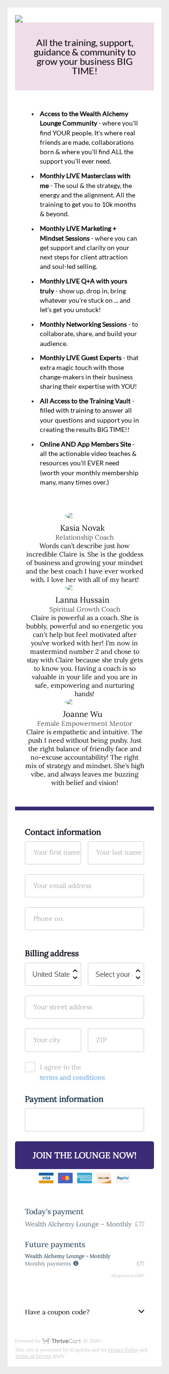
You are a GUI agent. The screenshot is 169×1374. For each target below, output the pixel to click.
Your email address (62, 885)
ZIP (101, 1040)
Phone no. (48, 918)
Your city (46, 1040)
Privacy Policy (123, 1350)
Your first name (57, 852)
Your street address (62, 1007)
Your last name (119, 852)
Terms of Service (33, 1356)
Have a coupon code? (57, 1312)
